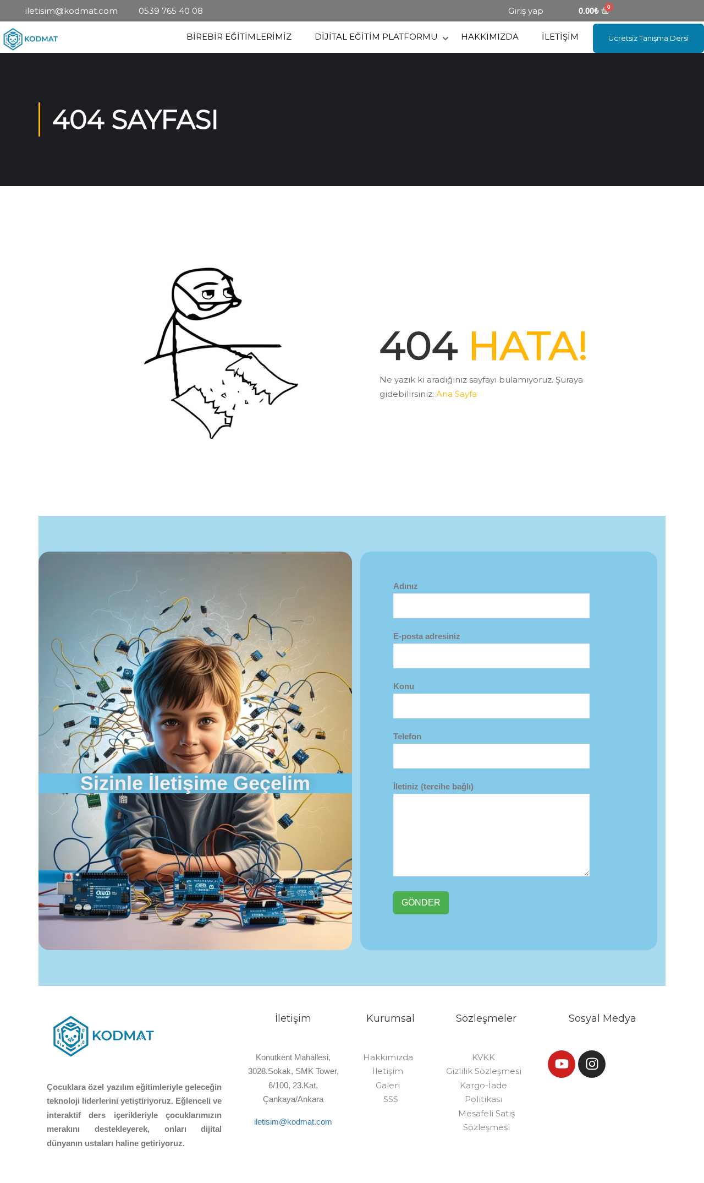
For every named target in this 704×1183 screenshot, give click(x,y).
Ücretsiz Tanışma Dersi (648, 38)
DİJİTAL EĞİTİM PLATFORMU (376, 36)
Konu (403, 686)
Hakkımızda (388, 1057)
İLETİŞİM (560, 36)
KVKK (483, 1057)
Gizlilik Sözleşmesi (483, 1071)
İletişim (387, 1071)
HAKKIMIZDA (490, 36)
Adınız (405, 586)
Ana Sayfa (456, 394)
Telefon (407, 736)
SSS (390, 1099)
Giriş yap (525, 11)
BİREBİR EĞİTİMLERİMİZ (239, 36)
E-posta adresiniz (426, 636)
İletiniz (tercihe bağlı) (433, 786)
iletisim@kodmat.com (293, 1121)
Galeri (388, 1085)
